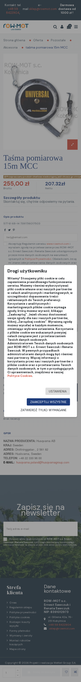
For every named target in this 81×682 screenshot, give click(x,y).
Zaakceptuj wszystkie (48, 402)
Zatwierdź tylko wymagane (43, 410)
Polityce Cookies (19, 376)
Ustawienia (58, 391)
